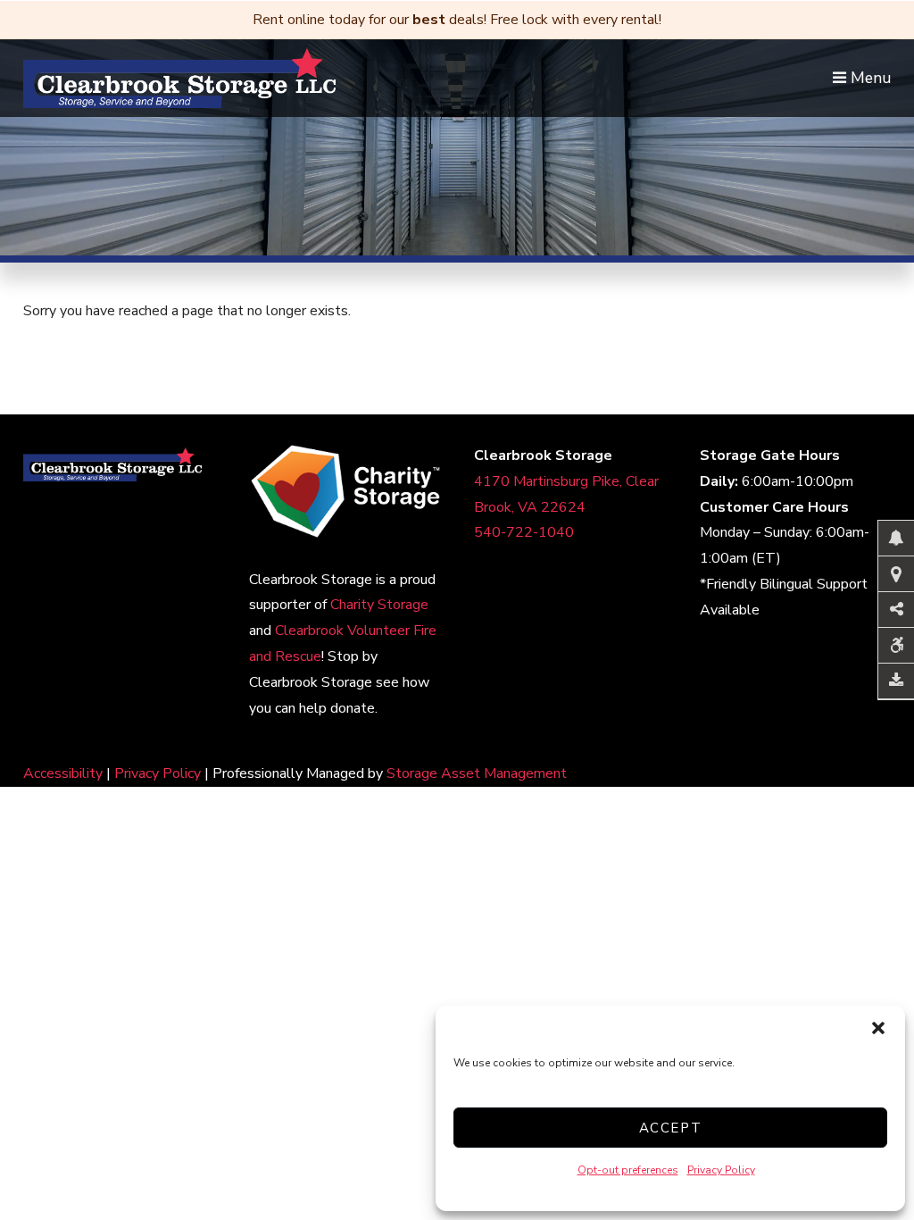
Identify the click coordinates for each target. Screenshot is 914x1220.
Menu (868, 77)
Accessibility (63, 773)
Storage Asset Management (476, 773)
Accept (670, 1128)
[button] (878, 1028)
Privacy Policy (721, 1170)
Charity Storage (379, 604)
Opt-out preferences (627, 1170)
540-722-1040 (524, 532)
